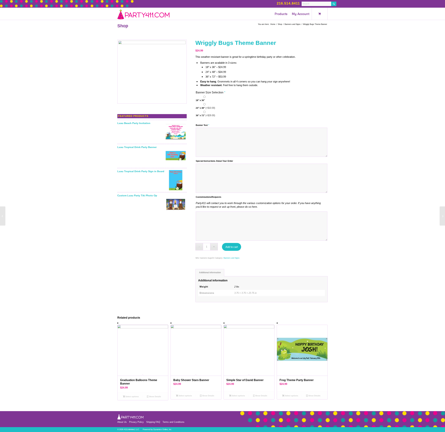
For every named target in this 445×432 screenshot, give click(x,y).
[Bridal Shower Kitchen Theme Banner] (2, 216)
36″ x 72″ (205, 115)
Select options (132, 396)
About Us (122, 422)
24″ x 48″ (205, 108)
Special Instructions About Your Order (214, 161)
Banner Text (202, 125)
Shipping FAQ (153, 422)
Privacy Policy (136, 422)
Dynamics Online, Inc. (162, 429)
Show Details (154, 396)
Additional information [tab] (210, 272)
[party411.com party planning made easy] (143, 14)
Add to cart (231, 246)
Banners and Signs (232, 258)
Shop (122, 25)
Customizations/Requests (208, 197)
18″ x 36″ (200, 100)
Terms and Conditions (173, 422)
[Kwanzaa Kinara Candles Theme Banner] (442, 216)
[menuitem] (281, 14)
